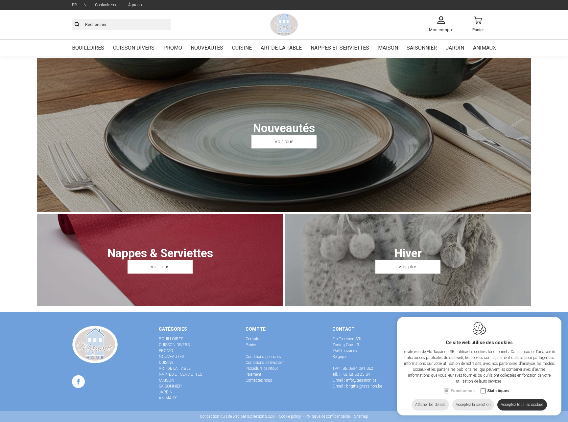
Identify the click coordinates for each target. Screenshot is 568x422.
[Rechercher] (77, 24)
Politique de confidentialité (327, 416)
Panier (251, 345)
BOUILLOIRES (88, 48)
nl (85, 5)
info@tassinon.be (361, 380)
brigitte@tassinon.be (364, 386)
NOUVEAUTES (207, 48)
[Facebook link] (78, 382)
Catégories (173, 329)
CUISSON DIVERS (133, 48)
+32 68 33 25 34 (355, 374)
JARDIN (455, 48)
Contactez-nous (108, 5)
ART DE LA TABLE (281, 48)
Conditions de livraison (265, 362)
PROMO (172, 48)
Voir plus (284, 141)
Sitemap (361, 416)
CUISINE (242, 48)
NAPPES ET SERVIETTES (340, 48)
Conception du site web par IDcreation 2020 (237, 416)
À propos (136, 5)
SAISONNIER (422, 48)
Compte (256, 329)
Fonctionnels (463, 391)
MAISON (388, 48)
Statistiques (498, 391)
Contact (343, 329)
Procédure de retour (262, 368)
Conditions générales (263, 356)
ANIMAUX (484, 48)
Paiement (253, 374)
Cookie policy (290, 416)
